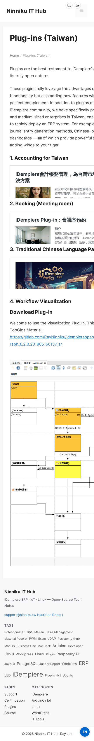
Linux (39, 654)
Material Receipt (15, 638)
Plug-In (50, 675)
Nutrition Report (50, 615)
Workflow (69, 664)
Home (14, 55)
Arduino (59, 645)
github (75, 638)
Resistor (63, 638)
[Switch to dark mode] (77, 5)
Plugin (50, 654)
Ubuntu (68, 675)
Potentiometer (14, 632)
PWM (33, 638)
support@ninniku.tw (20, 615)
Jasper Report (49, 664)
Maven (39, 632)
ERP (84, 663)
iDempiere (27, 674)
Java (9, 653)
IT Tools (38, 719)
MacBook (44, 646)
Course (10, 713)
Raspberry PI (67, 654)
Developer (75, 646)
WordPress (40, 713)
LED (7, 675)
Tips (29, 632)
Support (10, 694)
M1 (59, 675)
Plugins (10, 707)
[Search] (69, 5)
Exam (42, 638)
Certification (14, 700)
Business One (26, 646)
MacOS (9, 646)
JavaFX (9, 664)
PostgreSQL (27, 663)
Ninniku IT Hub (26, 11)
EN (85, 732)
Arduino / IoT (42, 700)
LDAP (52, 639)
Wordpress (24, 654)
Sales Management (59, 632)
